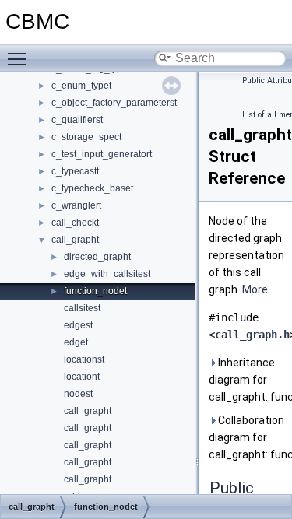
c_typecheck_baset (92, 188)
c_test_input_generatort (101, 154)
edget (76, 342)
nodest (78, 393)
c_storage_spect (86, 137)
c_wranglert (76, 205)
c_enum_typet (81, 85)
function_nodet (95, 291)
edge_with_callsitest (107, 273)
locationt (82, 376)
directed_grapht (97, 256)
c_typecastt (75, 171)
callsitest (82, 308)
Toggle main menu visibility (20, 58)
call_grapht (75, 239)
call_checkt (75, 222)
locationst (84, 359)
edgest (78, 325)
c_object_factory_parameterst (114, 102)
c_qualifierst (77, 119)
